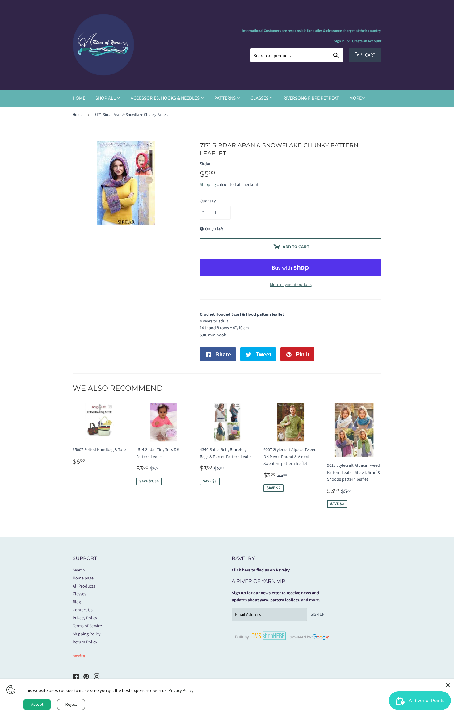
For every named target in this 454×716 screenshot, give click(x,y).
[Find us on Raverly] (79, 660)
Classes (259, 98)
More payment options (291, 284)
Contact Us (83, 610)
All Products (84, 586)
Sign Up (317, 614)
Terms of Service (87, 626)
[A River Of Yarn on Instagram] (97, 677)
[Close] (448, 685)
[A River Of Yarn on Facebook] (76, 677)
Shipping (208, 184)
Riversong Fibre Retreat (311, 98)
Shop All (106, 98)
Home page (83, 578)
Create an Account (366, 41)
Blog (77, 601)
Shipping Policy (86, 634)
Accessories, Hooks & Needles (165, 98)
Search (79, 570)
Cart (369, 55)
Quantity (208, 201)
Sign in (339, 41)
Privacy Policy (85, 618)
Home (79, 98)
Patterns (225, 98)
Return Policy (85, 642)
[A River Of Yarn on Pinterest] (86, 677)
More (355, 98)
